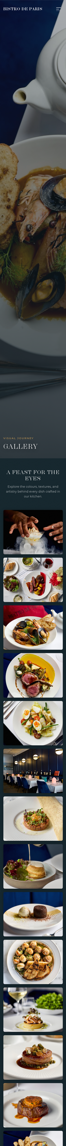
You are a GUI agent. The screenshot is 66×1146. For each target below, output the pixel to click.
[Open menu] (58, 9)
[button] (33, 532)
